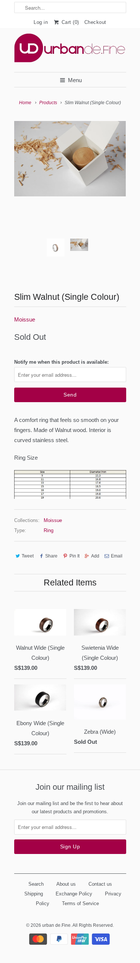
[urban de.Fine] (70, 50)
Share (51, 556)
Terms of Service (80, 903)
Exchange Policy (74, 894)
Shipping (33, 894)
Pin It (74, 556)
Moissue (24, 319)
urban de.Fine (56, 925)
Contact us (100, 884)
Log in (41, 22)
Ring (48, 530)
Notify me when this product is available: (61, 362)
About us (66, 884)
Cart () (69, 22)
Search (36, 884)
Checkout (95, 22)
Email (116, 556)
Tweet (28, 556)
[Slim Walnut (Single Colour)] (70, 158)
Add (95, 556)
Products (48, 102)
